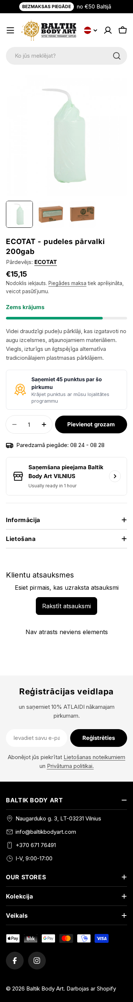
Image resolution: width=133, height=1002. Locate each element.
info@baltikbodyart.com (46, 831)
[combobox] (66, 56)
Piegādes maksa (67, 283)
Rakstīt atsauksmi (66, 606)
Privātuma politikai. (70, 765)
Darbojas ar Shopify (91, 988)
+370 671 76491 (36, 845)
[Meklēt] (116, 55)
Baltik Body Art (45, 988)
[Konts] (107, 30)
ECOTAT (45, 261)
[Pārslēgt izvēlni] (10, 30)
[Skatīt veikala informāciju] (115, 476)
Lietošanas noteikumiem (94, 757)
